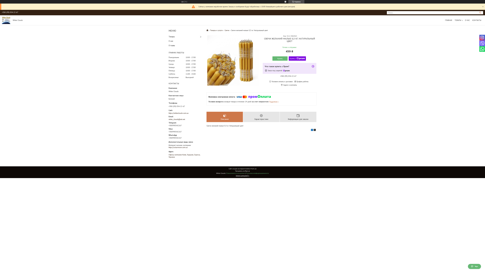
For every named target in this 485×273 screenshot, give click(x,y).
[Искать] (480, 12)
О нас (467, 20)
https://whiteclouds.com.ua (178, 113)
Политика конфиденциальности (257, 173)
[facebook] (312, 130)
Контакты (476, 20)
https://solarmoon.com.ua (178, 147)
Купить (280, 58)
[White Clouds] (6, 20)
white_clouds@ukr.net (177, 119)
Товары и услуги (216, 30)
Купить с (293, 58)
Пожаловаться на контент (235, 173)
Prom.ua (253, 169)
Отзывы (172, 45)
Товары (458, 20)
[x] (315, 130)
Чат (476, 266)
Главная (448, 20)
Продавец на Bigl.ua (242, 171)
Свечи (227, 30)
